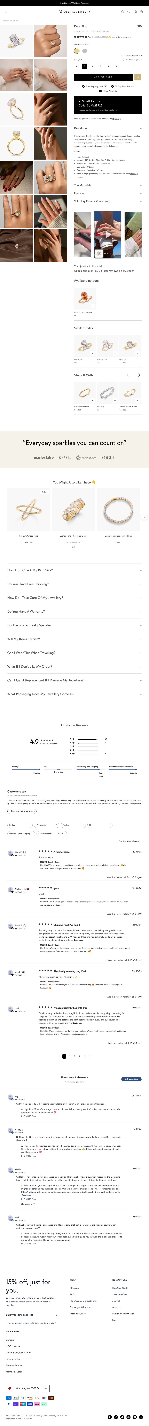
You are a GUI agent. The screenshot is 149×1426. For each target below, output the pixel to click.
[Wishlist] (128, 11)
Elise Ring (100, 407)
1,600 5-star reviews (106, 271)
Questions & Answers (74, 1077)
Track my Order (78, 1313)
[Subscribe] (55, 1315)
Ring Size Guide (120, 1288)
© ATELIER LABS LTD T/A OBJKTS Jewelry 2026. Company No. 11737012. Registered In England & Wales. (36, 1417)
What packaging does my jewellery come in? (40, 694)
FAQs (73, 1294)
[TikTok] (122, 1417)
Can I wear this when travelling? (31, 653)
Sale (114, 1320)
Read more (78, 940)
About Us (116, 1307)
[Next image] (139, 374)
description (81, 128)
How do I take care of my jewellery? (35, 597)
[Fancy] (141, 1417)
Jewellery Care (119, 1294)
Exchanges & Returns (80, 1307)
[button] (138, 77)
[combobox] (20, 825)
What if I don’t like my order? (29, 666)
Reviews (79, 193)
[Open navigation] (6, 11)
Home (5, 20)
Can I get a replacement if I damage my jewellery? (45, 680)
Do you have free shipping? (28, 584)
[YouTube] (135, 1417)
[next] (144, 516)
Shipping (74, 1288)
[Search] (122, 11)
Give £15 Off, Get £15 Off (18, 1352)
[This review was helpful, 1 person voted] (134, 960)
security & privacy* (47, 1322)
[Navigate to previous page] (59, 1056)
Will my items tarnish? (23, 639)
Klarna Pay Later (14, 1371)
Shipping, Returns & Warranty (92, 201)
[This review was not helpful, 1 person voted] (139, 960)
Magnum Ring (102, 359)
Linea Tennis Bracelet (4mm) (118, 535)
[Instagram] (116, 1417)
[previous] (4, 516)
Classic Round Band (81, 407)
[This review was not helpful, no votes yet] (139, 877)
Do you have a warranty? (26, 611)
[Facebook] (110, 1417)
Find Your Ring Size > (133, 60)
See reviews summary (121, 37)
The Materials (82, 185)
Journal (116, 1300)
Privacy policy (13, 1359)
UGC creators (13, 1346)
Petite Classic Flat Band (128, 407)
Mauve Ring (78, 359)
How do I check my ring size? (30, 570)
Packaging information (123, 1313)
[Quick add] (93, 306)
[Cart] (141, 11)
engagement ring (81, 146)
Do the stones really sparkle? (29, 625)
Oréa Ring (123, 359)
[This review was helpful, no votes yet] (133, 877)
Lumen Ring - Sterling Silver (73, 535)
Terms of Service (14, 1365)
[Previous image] (127, 374)
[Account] (135, 11)
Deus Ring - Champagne (83, 312)
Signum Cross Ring (28, 535)
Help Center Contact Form (83, 1300)
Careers (10, 1339)
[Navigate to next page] (90, 1056)
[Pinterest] (128, 1417)
